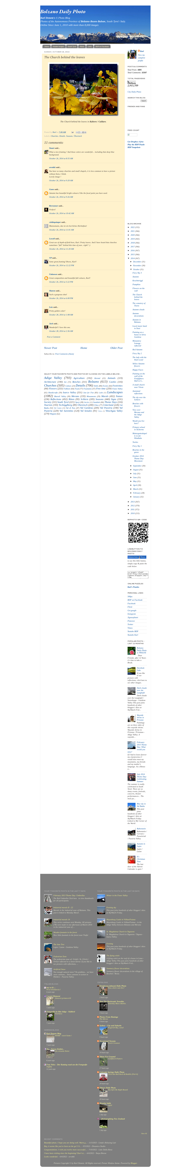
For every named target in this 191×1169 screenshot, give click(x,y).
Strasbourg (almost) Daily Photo (112, 986)
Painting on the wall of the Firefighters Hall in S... (139, 377)
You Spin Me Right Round (118, 1090)
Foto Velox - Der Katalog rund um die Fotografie (66, 1065)
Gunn (51, 189)
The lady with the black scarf (139, 358)
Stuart (51, 148)
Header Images (58, 46)
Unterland (108, 405)
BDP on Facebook (102, 46)
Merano (75, 396)
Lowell (52, 239)
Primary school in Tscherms (139, 428)
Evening (109, 944)
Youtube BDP (133, 631)
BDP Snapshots (134, 147)
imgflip (49, 1067)
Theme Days (111, 402)
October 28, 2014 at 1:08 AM (61, 315)
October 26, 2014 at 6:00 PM (61, 298)
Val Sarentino (66, 410)
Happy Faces (138, 370)
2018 (133, 243)
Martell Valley (60, 396)
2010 (133, 513)
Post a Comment (53, 337)
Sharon (52, 291)
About (82, 46)
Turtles (135, 442)
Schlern (84, 399)
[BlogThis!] (79, 132)
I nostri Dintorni (53, 996)
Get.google (132, 610)
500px (130, 596)
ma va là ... (51, 987)
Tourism (48, 405)
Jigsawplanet (133, 617)
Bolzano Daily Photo (62, 11)
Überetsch (78, 136)
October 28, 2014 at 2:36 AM (61, 331)
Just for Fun (88, 392)
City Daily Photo (134, 92)
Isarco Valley (69, 392)
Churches (54, 136)
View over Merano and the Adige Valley (138, 413)
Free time (101, 388)
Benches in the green (138, 451)
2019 (133, 239)
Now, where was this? (116, 988)
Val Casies (58, 408)
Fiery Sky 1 (137, 446)
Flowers (53, 388)
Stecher (86, 402)
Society (47, 402)
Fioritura (58, 1014)
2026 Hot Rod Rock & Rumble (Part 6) (123, 1074)
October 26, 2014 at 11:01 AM (61, 230)
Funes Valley (117, 389)
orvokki (52, 167)
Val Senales (86, 410)
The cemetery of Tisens (139, 304)
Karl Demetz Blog (53, 1033)
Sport (77, 402)
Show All (144, 1133)
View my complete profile (141, 58)
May (135, 481)
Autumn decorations (138, 314)
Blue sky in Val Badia (141, 805)
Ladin (101, 393)
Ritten (71, 399)
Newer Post (50, 347)
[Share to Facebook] (83, 132)
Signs (113, 399)
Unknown (53, 274)
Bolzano (93, 381)
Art (65, 382)
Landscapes (115, 392)
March (136, 489)
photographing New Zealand (112, 1119)
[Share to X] (81, 132)
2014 (133, 258)
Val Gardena (86, 408)
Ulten (96, 405)
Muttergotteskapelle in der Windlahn (140, 435)
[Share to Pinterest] (85, 132)
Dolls (96, 386)
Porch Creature (114, 1043)
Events (105, 386)
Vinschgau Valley (114, 410)
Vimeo (130, 628)
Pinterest (131, 621)
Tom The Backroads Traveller (111, 1001)
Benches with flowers (138, 404)
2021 (133, 231)
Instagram (132, 614)
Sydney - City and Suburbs (110, 1025)
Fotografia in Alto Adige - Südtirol (60, 1012)
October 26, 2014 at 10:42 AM (61, 213)
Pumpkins (136, 284)
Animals (112, 378)
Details (62, 136)
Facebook (131, 603)
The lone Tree (58, 944)
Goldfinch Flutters (115, 1059)
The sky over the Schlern (139, 398)
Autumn (136, 277)
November (137, 265)
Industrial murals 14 (61, 919)
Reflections (55, 399)
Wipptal (53, 414)
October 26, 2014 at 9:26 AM (61, 197)
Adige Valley (53, 378)
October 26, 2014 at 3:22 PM (61, 282)
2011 (133, 509)
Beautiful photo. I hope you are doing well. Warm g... (65, 1143)
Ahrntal (97, 378)
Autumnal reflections (137, 392)
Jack (51, 323)
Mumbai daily (105, 1103)
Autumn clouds (138, 309)
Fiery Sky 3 (137, 273)
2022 (133, 227)
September (137, 466)
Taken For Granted (107, 1057)
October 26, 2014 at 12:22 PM (61, 265)
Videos (100, 411)
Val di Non (70, 408)
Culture (68, 386)
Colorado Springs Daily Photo (111, 1072)
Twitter (130, 624)
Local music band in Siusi (140, 327)
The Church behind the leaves (138, 296)
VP (50, 258)
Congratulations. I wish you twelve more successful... (65, 1150)
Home (47, 46)
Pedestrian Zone (60, 956)
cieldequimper (55, 222)
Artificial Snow (59, 969)
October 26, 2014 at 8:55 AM (61, 158)
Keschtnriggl (138, 280)
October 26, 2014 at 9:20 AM (61, 180)
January (136, 497)
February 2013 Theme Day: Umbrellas (69, 895)
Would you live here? (138, 422)
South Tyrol (72, 46)
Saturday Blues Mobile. (117, 1003)
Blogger (134, 1163)
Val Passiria (106, 408)
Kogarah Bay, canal (116, 1028)
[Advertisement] (84, 364)
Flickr (130, 607)
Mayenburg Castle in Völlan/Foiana (120, 919)
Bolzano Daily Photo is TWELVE (142, 650)
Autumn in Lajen (141, 845)
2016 (133, 250)
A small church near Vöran (139, 386)
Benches (76, 382)
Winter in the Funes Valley (117, 895)
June (135, 477)
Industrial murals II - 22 (63, 907)
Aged (110, 1105)
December (137, 262)
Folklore (67, 389)
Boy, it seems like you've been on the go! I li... (62, 1146)
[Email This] (77, 132)
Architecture (50, 382)
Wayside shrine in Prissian (140, 717)
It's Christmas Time (141, 858)
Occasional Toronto (107, 1041)
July (135, 473)
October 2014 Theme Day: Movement (138, 458)
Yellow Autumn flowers (138, 364)
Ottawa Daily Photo (107, 1088)
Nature (119, 396)
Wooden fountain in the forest (65, 932)
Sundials (96, 402)
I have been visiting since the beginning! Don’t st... (64, 1153)
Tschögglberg (65, 405)
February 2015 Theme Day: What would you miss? (137, 747)
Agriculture (79, 378)
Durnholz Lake (140, 669)
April (135, 485)
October (136, 269)
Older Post (116, 347)
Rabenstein (141, 829)
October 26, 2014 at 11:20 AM (61, 249)
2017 (133, 246)
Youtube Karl (133, 635)
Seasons (69, 136)
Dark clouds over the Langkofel (142, 690)
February (137, 493)
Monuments (91, 396)
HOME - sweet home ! (63, 1036)
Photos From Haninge (108, 1017)
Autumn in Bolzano (137, 321)
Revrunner (53, 206)
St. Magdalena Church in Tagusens (120, 931)
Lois (51, 307)
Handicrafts (53, 392)
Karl (142, 51)
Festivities (118, 385)
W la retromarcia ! (53, 990)
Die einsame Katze (62, 1051)
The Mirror (103, 1019)
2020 (133, 235)
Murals (104, 396)
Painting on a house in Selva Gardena (139, 334)
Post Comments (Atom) (64, 354)
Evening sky (111, 907)
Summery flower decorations (117, 968)
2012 (133, 505)
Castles (112, 382)
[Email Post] (72, 132)
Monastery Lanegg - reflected (137, 343)
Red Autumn (137, 349)
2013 (133, 502)
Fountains (88, 389)
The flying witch (112, 955)
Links (90, 46)
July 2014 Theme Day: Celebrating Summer (142, 778)
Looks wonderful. (51, 1157)
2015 (133, 254)
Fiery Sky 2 (137, 353)
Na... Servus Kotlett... (55, 1049)
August (136, 470)
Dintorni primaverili (63, 998)
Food (77, 389)
